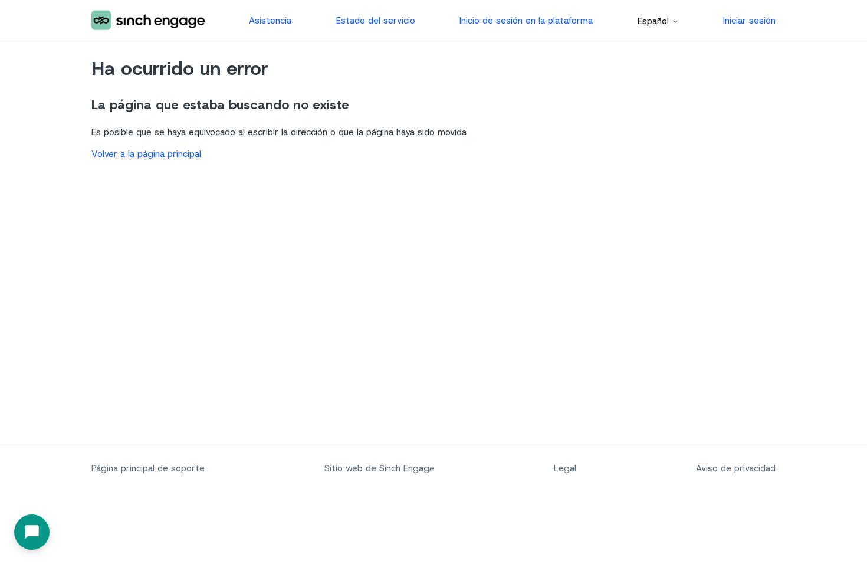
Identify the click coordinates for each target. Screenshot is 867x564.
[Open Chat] (32, 532)
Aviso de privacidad (736, 468)
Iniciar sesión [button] (749, 21)
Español (655, 22)
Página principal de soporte (148, 468)
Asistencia (270, 21)
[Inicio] (148, 21)
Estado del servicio (375, 21)
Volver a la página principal (146, 154)
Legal (565, 468)
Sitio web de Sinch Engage (379, 468)
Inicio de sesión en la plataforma (526, 21)
